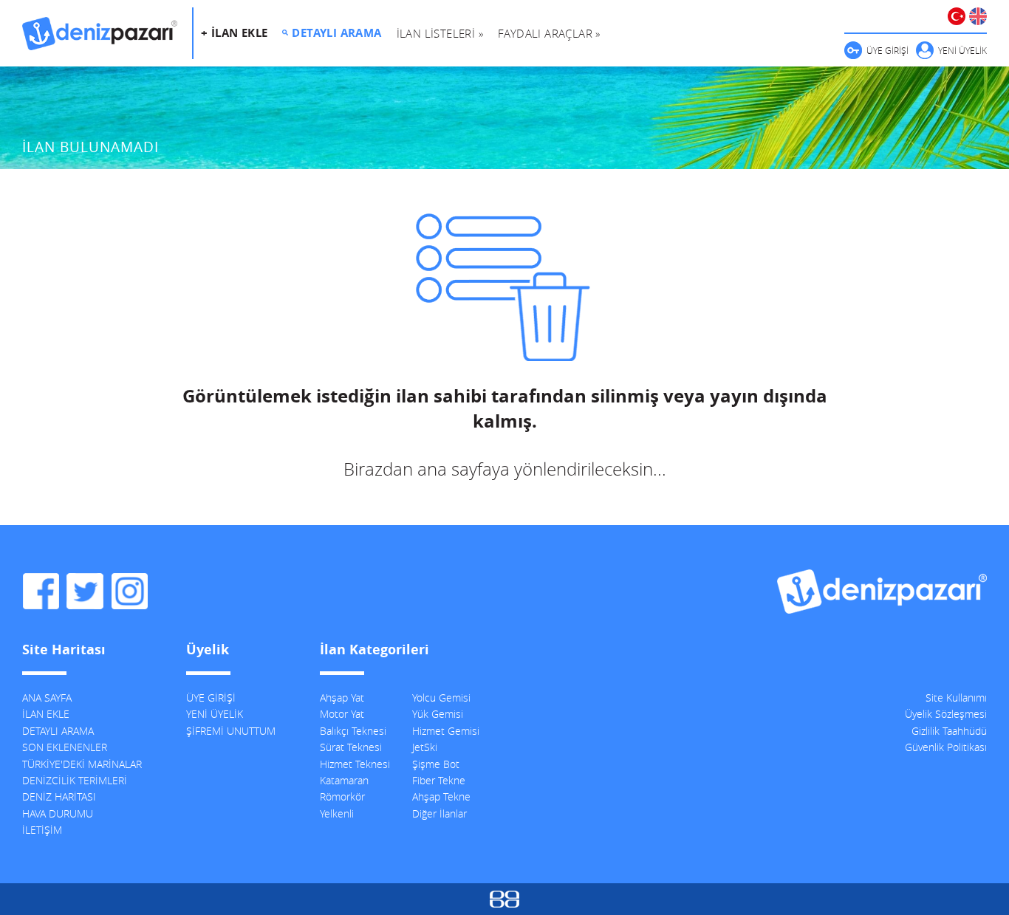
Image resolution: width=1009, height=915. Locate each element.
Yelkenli (337, 813)
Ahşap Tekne (441, 796)
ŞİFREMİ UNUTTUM (231, 731)
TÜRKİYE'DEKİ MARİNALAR (82, 764)
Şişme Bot (435, 764)
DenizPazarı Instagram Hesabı (129, 591)
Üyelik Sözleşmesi (946, 714)
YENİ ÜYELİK (962, 50)
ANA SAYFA (47, 697)
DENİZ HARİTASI (59, 796)
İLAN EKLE (45, 714)
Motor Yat (342, 714)
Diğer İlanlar (439, 813)
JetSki (424, 747)
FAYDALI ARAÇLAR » (549, 33)
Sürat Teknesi (351, 747)
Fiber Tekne (438, 780)
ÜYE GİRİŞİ (887, 50)
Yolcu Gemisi (441, 697)
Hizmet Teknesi (355, 764)
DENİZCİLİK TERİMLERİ (74, 780)
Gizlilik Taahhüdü (949, 731)
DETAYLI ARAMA (336, 33)
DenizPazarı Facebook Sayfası (40, 591)
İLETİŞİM (42, 830)
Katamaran (344, 780)
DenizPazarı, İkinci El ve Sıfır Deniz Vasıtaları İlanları (99, 33)
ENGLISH (978, 16)
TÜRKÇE (956, 16)
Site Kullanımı (956, 697)
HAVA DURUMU (57, 813)
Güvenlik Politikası (946, 747)
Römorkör (342, 796)
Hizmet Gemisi (445, 731)
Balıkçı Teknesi (353, 731)
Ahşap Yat (342, 697)
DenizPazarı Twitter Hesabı (84, 591)
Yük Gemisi (437, 714)
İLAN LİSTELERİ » (440, 33)
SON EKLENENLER (64, 747)
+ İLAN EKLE (234, 33)
